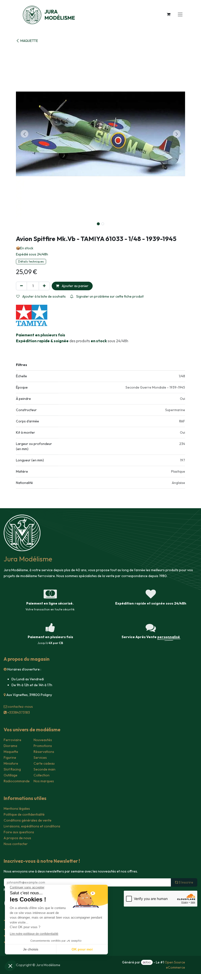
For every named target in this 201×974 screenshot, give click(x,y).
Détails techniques (31, 261)
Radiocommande (17, 781)
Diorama (10, 746)
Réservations (44, 751)
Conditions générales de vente (27, 820)
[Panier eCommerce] (168, 14)
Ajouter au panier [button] (74, 286)
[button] (24, 134)
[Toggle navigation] (180, 14)
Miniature (11, 763)
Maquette (11, 751)
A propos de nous (17, 838)
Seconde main (44, 769)
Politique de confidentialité (24, 814)
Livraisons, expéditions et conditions (32, 826)
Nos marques (44, 781)
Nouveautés (43, 740)
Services (40, 757)
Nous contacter (16, 844)
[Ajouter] (44, 286)
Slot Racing (12, 769)
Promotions (43, 746)
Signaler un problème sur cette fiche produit (109, 296)
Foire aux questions (19, 832)
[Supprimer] (21, 286)
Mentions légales (17, 808)
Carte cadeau (44, 763)
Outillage (10, 775)
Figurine (10, 757)
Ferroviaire (12, 740)
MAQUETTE (29, 40)
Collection (42, 775)
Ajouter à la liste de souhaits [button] (44, 296)
